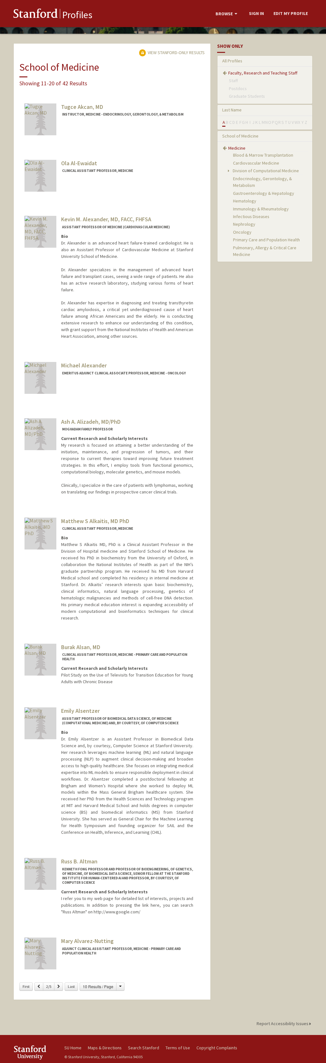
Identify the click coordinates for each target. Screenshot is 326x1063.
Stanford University (35, 1052)
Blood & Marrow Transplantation (263, 155)
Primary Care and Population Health (266, 240)
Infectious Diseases (251, 216)
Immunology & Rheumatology (261, 209)
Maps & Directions (105, 1048)
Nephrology (244, 224)
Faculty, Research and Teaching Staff (262, 73)
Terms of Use (178, 1048)
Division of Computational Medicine (265, 171)
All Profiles (232, 61)
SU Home (73, 1048)
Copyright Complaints (216, 1048)
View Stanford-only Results (176, 52)
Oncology (242, 232)
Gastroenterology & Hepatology (263, 193)
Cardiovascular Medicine (256, 163)
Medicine (236, 148)
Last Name (232, 110)
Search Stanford (143, 1048)
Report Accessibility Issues (283, 1023)
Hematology (244, 201)
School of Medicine (240, 136)
